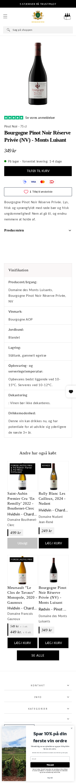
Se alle (38, 655)
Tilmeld (50, 764)
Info (38, 697)
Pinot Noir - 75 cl (15, 126)
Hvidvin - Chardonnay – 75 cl (32, 514)
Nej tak (50, 778)
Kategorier (38, 708)
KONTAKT (38, 685)
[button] (5, 16)
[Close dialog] (71, 728)
